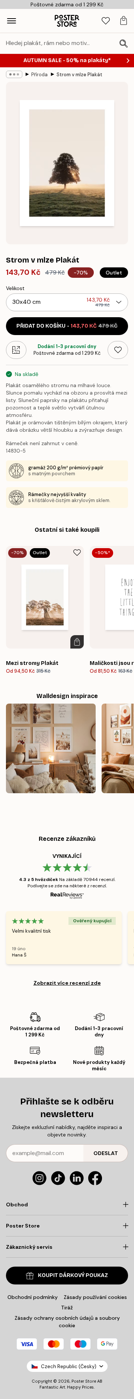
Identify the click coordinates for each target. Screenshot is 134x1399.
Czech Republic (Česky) (68, 1366)
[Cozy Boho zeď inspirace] (51, 748)
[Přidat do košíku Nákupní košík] (77, 642)
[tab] (106, 21)
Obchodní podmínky (32, 1297)
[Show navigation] (11, 21)
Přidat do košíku (67, 326)
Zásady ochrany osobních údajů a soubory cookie (67, 1322)
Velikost (15, 288)
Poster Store (83, 1381)
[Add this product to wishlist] (118, 350)
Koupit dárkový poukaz (73, 1275)
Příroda (39, 74)
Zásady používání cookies (95, 1297)
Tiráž (67, 1307)
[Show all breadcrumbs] (14, 74)
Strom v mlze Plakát (79, 74)
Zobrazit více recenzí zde (67, 983)
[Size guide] (16, 350)
